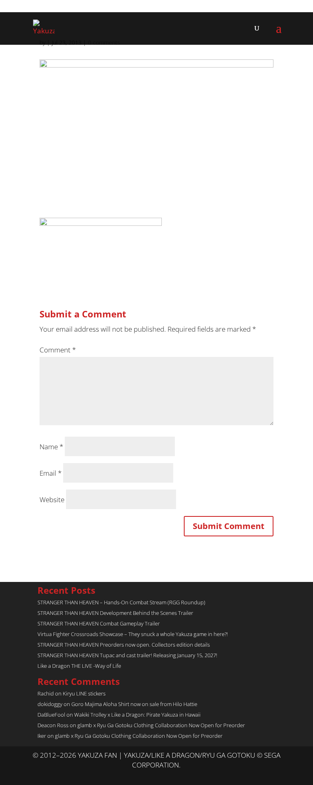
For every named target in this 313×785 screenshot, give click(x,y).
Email (51, 473)
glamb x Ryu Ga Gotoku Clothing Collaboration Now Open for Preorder (161, 725)
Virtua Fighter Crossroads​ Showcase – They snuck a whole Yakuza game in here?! (132, 634)
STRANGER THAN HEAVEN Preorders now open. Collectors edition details (123, 644)
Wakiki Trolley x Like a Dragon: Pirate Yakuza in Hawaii (137, 714)
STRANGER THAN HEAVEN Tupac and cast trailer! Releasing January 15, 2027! (127, 655)
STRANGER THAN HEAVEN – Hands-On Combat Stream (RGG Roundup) (121, 602)
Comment (58, 349)
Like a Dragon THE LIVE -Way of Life (79, 665)
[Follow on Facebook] (164, 775)
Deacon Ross (52, 725)
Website (52, 499)
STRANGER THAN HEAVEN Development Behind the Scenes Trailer (115, 613)
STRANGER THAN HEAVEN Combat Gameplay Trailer (98, 623)
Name (51, 446)
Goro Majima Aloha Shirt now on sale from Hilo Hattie (134, 704)
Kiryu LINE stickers (84, 693)
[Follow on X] (148, 775)
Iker (41, 735)
